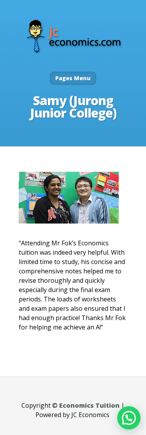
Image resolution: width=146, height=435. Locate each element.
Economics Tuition (89, 405)
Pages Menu (73, 78)
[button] (129, 418)
